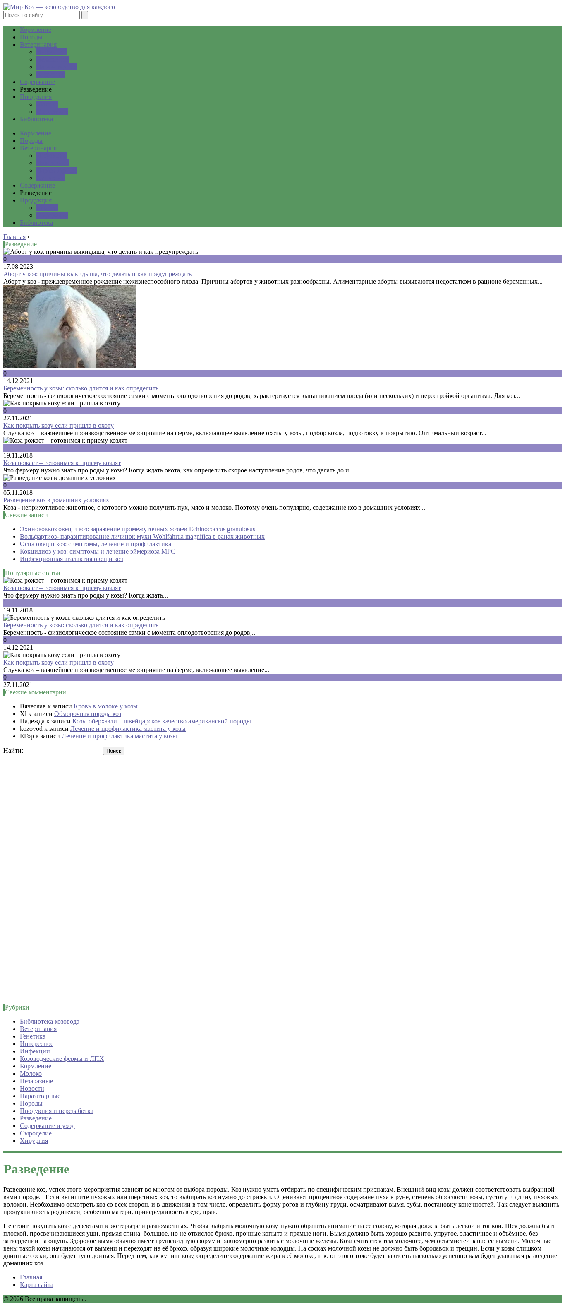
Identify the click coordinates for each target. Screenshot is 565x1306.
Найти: (13, 750)
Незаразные (52, 59)
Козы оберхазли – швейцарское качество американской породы (161, 721)
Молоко (47, 104)
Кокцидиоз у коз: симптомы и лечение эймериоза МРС (97, 551)
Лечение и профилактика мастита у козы (128, 728)
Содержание (37, 81)
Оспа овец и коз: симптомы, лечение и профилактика (95, 543)
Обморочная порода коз (87, 713)
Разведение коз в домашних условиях (56, 500)
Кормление (35, 29)
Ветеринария (38, 44)
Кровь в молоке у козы (106, 706)
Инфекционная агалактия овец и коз (71, 558)
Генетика (32, 1036)
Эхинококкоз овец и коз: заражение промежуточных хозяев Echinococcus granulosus (137, 529)
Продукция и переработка (56, 1110)
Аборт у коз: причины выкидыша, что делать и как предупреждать (97, 273)
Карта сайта (36, 1284)
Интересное (36, 1043)
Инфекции (51, 51)
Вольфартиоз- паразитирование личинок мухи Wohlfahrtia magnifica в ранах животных (142, 536)
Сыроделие (52, 111)
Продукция (36, 96)
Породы (31, 37)
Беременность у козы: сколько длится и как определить (80, 388)
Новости (32, 1088)
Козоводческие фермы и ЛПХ (62, 1058)
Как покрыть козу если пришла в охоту (58, 425)
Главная (31, 1277)
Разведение (36, 1118)
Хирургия (50, 74)
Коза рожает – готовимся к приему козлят (62, 462)
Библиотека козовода (49, 1021)
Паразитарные (56, 66)
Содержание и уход (47, 1125)
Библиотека (36, 119)
